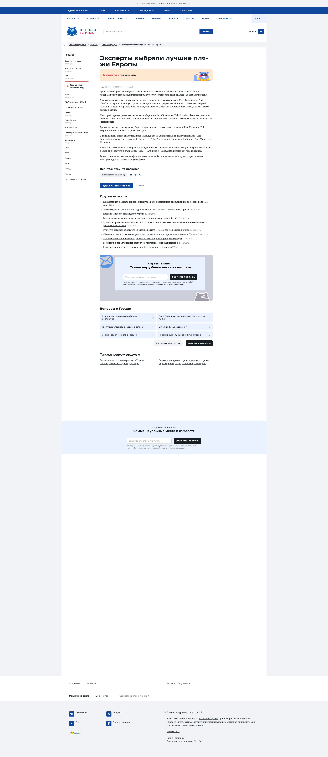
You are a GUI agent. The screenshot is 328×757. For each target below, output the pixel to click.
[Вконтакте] (130, 175)
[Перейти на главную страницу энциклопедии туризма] (81, 31)
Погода (190, 18)
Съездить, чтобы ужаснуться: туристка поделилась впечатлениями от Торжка (146, 209)
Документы (102, 696)
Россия (71, 18)
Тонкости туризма (77, 45)
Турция (124, 363)
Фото (67, 163)
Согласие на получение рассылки (169, 284)
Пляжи (68, 174)
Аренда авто (147, 10)
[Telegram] (135, 175)
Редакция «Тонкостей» (110, 87)
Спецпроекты (224, 18)
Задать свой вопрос (199, 343)
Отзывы (156, 18)
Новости (173, 18)
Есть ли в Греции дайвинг (173, 327)
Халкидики (200, 363)
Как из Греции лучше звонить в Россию (180, 335)
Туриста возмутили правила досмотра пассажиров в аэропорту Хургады (142, 238)
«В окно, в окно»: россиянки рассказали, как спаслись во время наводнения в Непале (150, 234)
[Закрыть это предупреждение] (189, 4)
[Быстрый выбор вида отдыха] (126, 18)
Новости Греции (109, 45)
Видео (68, 158)
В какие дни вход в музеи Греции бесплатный (120, 317)
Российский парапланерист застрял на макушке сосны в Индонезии (140, 243)
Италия (104, 363)
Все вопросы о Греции (168, 343)
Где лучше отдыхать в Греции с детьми (123, 327)
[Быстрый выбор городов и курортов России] (78, 18)
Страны (91, 18)
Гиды (67, 147)
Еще (257, 18)
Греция (94, 45)
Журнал (140, 18)
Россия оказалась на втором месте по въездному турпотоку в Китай (140, 218)
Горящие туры (77, 86)
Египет (140, 360)
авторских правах (208, 718)
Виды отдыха (115, 18)
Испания (114, 363)
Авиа (122, 10)
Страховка (186, 10)
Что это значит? (178, 3)
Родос (178, 363)
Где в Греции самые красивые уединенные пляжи (182, 317)
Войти (252, 31)
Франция (134, 363)
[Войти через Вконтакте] (261, 31)
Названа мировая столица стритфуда (123, 213)
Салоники (187, 363)
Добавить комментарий (116, 186)
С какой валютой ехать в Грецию (119, 335)
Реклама (79, 696)
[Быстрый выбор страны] (98, 18)
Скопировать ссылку (111, 175)
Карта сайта (173, 731)
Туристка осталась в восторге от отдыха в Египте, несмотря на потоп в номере (146, 230)
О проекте (74, 683)
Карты (205, 18)
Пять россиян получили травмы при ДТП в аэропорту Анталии (137, 247)
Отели (101, 10)
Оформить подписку (183, 277)
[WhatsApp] (140, 175)
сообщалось (113, 156)
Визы (167, 10)
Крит (171, 363)
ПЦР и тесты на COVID (75, 102)
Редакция (92, 683)
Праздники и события (75, 179)
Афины (163, 363)
